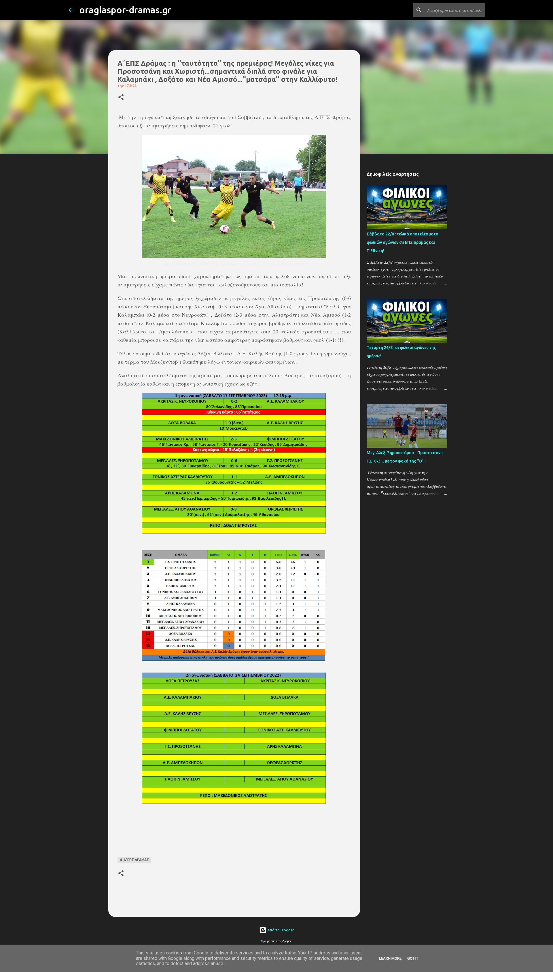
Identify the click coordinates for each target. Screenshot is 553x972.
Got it (412, 958)
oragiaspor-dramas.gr (125, 10)
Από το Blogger (280, 930)
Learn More (390, 958)
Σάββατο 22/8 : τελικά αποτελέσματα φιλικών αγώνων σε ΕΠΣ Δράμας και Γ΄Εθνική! (402, 242)
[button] (121, 97)
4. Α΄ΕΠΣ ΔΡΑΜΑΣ (134, 860)
